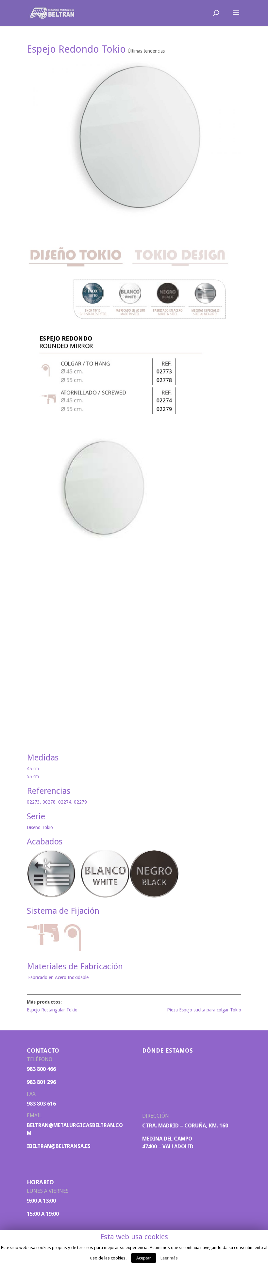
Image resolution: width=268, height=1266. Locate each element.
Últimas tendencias (146, 51)
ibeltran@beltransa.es (59, 1146)
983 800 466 (41, 1069)
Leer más (169, 1258)
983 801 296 (41, 1082)
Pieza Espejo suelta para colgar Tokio (204, 1009)
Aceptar (143, 1258)
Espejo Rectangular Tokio (52, 1009)
